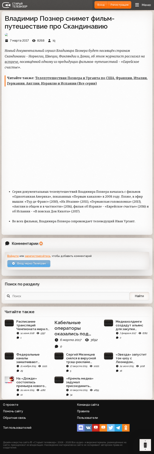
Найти (139, 296)
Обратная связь (14, 418)
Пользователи (87, 418)
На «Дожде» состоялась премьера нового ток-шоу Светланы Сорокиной (31, 382)
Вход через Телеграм (31, 263)
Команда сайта (88, 404)
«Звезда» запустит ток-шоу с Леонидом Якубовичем (131, 358)
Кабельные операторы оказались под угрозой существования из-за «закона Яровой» (72, 328)
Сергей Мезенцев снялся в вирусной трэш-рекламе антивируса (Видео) (82, 358)
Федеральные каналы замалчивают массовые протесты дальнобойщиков (32, 358)
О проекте (10, 404)
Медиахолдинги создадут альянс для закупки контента (129, 325)
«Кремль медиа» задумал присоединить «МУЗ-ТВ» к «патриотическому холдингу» (81, 382)
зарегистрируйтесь (38, 256)
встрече (11, 62)
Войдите (13, 256)
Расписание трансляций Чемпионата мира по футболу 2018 (33, 325)
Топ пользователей (17, 427)
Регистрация (119, 5)
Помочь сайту (13, 411)
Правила (83, 411)
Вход (101, 5)
